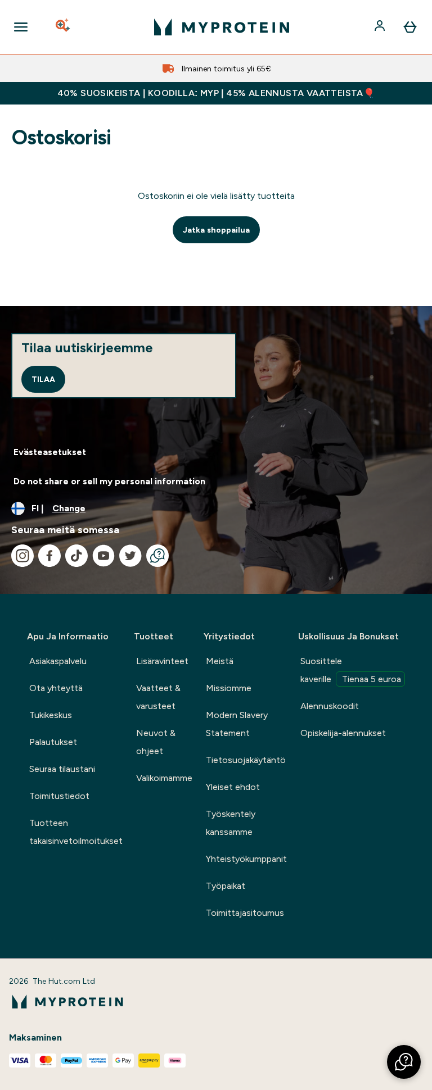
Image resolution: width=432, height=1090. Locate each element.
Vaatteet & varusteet (158, 697)
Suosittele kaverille (350, 670)
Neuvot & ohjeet (156, 742)
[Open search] (64, 27)
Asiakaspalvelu (58, 661)
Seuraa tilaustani (62, 769)
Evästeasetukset (50, 452)
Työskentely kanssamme (230, 823)
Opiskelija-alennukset (343, 733)
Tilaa (43, 379)
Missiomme (228, 688)
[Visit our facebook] (49, 555)
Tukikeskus (50, 715)
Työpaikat (225, 886)
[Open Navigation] (21, 27)
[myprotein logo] (221, 27)
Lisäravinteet (162, 661)
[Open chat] (157, 555)
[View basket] (410, 27)
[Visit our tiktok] (76, 555)
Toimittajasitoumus (245, 913)
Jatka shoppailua (216, 229)
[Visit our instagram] (22, 555)
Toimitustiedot (59, 796)
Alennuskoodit (329, 706)
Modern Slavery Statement (237, 724)
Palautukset (53, 742)
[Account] (381, 27)
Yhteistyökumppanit (246, 859)
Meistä (219, 661)
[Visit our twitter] (130, 555)
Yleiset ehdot (233, 787)
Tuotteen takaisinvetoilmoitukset (76, 832)
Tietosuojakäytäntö (246, 760)
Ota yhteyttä (56, 688)
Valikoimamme (164, 778)
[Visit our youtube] (103, 555)
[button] (404, 1062)
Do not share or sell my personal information (109, 481)
